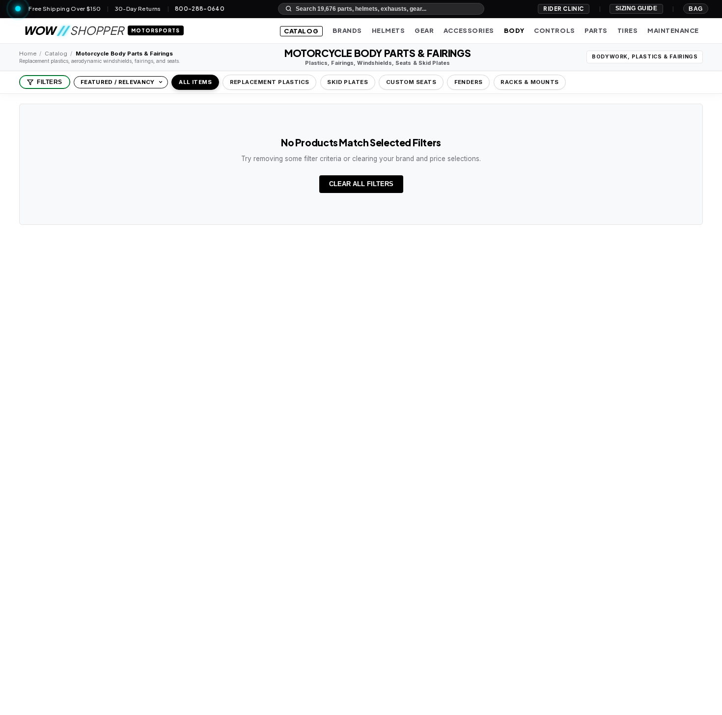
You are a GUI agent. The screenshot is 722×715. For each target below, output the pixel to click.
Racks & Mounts (529, 82)
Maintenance (673, 30)
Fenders (468, 82)
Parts (596, 30)
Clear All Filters (361, 184)
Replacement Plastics (269, 82)
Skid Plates (347, 82)
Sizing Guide (636, 8)
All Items (195, 82)
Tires (627, 30)
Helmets (388, 30)
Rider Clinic (563, 8)
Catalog (301, 31)
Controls (554, 30)
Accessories (469, 30)
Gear (424, 30)
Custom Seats (411, 82)
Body (514, 30)
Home (27, 53)
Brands (347, 30)
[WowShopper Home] (18, 9)
